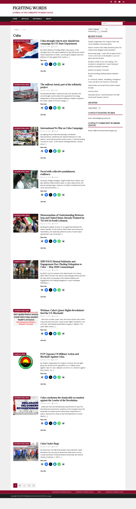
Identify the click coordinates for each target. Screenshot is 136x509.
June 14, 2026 (46, 270)
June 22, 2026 (46, 177)
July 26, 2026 (46, 90)
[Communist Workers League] (115, 2)
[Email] (119, 2)
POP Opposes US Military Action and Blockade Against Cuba (59, 355)
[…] (68, 57)
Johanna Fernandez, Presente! (98, 70)
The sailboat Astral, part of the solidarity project (60, 86)
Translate (104, 31)
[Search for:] (112, 23)
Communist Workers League (85, 492)
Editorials (37, 19)
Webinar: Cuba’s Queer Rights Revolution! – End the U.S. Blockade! (62, 312)
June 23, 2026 (46, 131)
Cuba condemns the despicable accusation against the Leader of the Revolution (62, 399)
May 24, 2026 (46, 403)
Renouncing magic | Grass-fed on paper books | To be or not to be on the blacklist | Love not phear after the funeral (105, 55)
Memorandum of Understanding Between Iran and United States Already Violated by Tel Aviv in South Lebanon (62, 218)
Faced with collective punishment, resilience (57, 173)
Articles (25, 19)
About (48, 19)
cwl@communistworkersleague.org (105, 131)
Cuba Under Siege (49, 443)
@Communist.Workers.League (61, 492)
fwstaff (55, 47)
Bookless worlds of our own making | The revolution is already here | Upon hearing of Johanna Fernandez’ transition (103, 64)
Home (15, 19)
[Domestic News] (25, 269)
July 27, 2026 (46, 47)
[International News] (25, 49)
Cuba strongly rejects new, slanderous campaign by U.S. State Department (59, 42)
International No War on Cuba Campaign (61, 128)
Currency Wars (93, 91)
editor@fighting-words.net (101, 118)
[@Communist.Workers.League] (111, 2)
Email (99, 492)
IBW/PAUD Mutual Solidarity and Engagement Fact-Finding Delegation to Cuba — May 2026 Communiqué (61, 264)
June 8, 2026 (46, 360)
